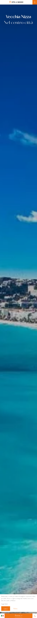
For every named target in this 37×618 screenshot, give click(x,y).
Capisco (6, 608)
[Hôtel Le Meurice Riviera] (16, 2)
